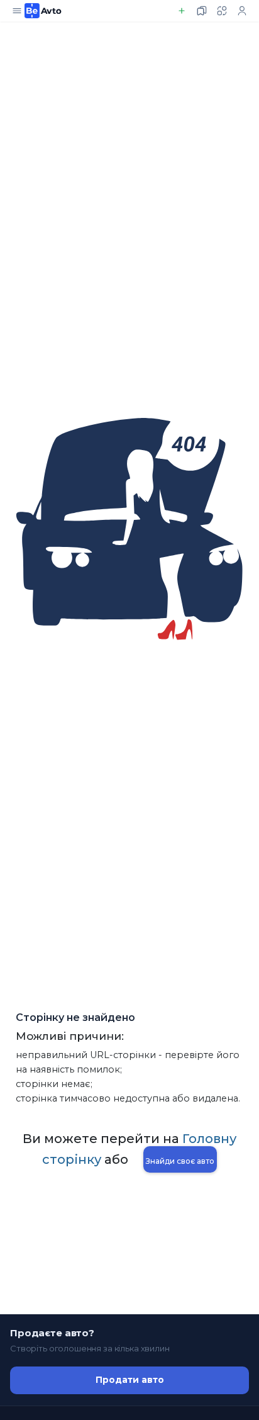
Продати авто (130, 1380)
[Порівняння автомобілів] (221, 10)
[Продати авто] (181, 10)
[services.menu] (17, 10)
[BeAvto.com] (43, 10)
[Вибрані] (201, 10)
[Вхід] (242, 10)
